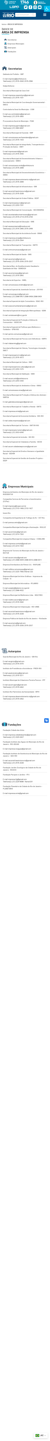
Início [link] (4, 24)
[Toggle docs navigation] (45, 14)
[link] (47, 9)
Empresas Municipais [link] (16, 44)
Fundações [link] (12, 52)
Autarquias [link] (12, 48)
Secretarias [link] (12, 40)
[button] (33, 15)
